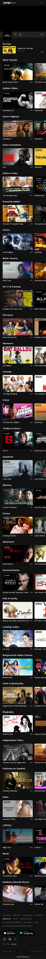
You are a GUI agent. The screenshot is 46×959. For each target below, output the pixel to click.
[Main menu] (42, 2)
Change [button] (14, 944)
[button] (23, 49)
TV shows (39, 915)
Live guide (7, 915)
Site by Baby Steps (36, 951)
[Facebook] (10, 939)
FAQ (36, 922)
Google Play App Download (26, 933)
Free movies (27, 915)
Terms (15, 919)
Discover (16, 915)
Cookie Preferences (23, 957)
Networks (6, 919)
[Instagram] (4, 939)
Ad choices (27, 922)
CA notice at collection (12, 922)
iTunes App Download (10, 933)
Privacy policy (26, 919)
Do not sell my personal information (17, 926)
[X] (15, 939)
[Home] (9, 3)
